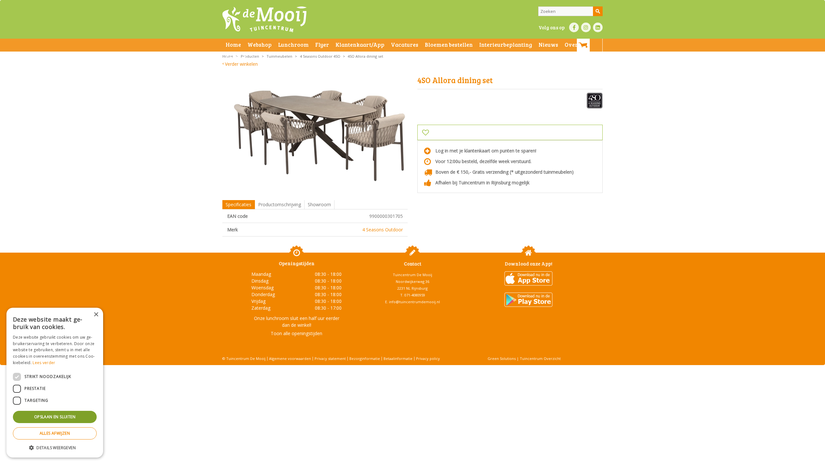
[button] (55, 447)
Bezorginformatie (364, 358)
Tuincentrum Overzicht (540, 358)
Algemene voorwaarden (290, 358)
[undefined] (320, 135)
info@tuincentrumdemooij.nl (414, 301)
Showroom (319, 204)
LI (598, 27)
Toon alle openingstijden (296, 333)
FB (574, 27)
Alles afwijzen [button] (55, 433)
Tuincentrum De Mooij (412, 274)
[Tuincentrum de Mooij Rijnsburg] (264, 19)
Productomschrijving (279, 204)
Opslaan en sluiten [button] (54, 417)
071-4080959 (414, 295)
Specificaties (238, 204)
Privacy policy (428, 358)
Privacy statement (330, 358)
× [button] (95, 314)
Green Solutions (502, 358)
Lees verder (44, 362)
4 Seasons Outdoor (382, 230)
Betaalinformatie (397, 358)
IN (586, 27)
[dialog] (54, 383)
